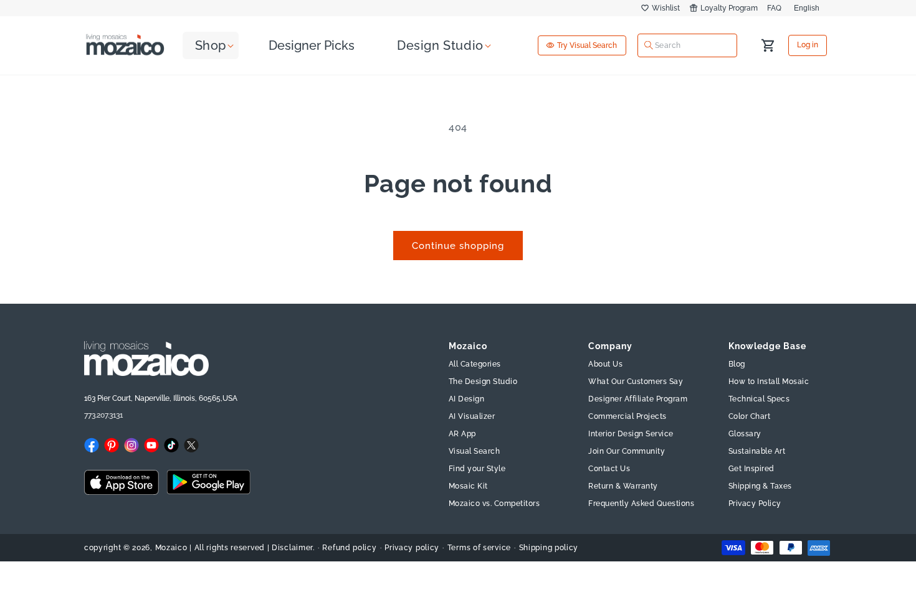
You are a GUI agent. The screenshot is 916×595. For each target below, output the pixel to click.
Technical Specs (759, 399)
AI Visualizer (472, 416)
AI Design (467, 399)
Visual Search (474, 451)
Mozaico (171, 547)
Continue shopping (458, 245)
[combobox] (687, 45)
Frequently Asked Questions (641, 503)
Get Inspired (751, 468)
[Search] (648, 45)
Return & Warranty (623, 486)
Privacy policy (411, 547)
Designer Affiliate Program (637, 399)
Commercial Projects (627, 416)
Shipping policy (549, 547)
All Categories (475, 364)
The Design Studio (483, 381)
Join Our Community (626, 451)
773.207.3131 (103, 415)
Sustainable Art (757, 451)
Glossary (744, 433)
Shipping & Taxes (760, 486)
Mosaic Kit (468, 486)
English (806, 8)
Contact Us (609, 468)
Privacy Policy (754, 503)
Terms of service (479, 547)
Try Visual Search (587, 45)
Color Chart (749, 416)
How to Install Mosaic (768, 381)
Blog (736, 364)
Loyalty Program (729, 8)
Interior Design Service (631, 433)
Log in (807, 45)
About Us (605, 364)
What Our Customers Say (635, 381)
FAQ (774, 8)
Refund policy (349, 547)
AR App (462, 433)
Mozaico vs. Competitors (494, 503)
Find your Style (477, 468)
